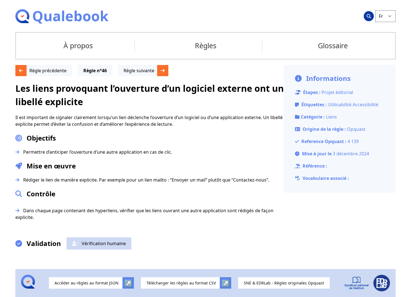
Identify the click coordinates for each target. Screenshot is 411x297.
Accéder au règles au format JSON (87, 283)
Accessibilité (365, 105)
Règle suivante (139, 70)
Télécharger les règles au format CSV (181, 283)
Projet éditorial (337, 92)
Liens (331, 117)
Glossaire (333, 45)
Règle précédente (48, 70)
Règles (205, 45)
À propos (78, 45)
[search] (369, 16)
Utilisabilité (340, 105)
